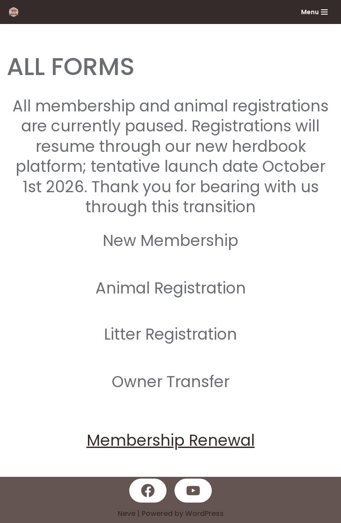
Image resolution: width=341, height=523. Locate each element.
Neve (126, 513)
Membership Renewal (171, 440)
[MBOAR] (16, 12)
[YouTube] (193, 491)
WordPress (204, 513)
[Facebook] (148, 491)
